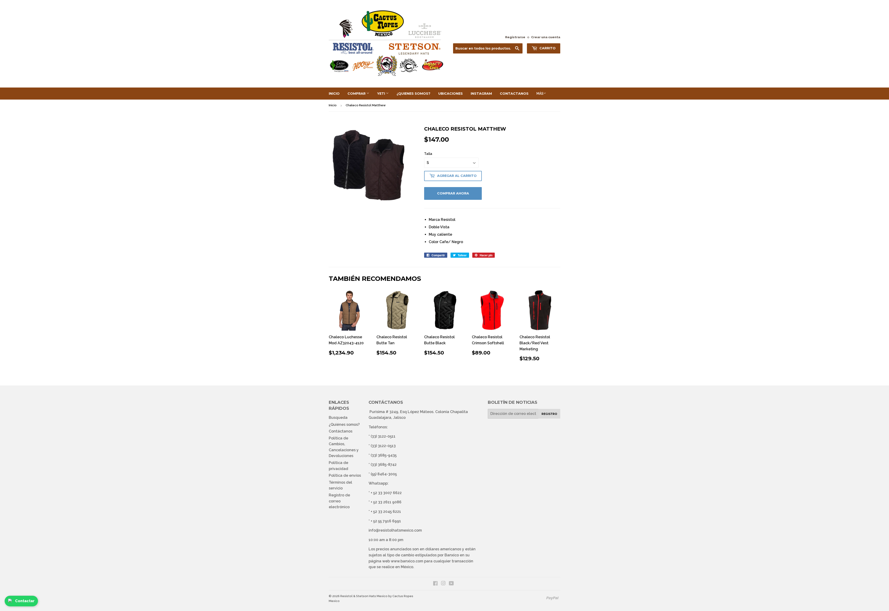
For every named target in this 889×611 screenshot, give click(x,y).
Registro (549, 414)
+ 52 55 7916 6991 (386, 521)
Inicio (334, 93)
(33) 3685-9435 (384, 455)
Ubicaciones (450, 93)
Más (539, 93)
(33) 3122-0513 (383, 446)
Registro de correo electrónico (339, 501)
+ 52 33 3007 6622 (386, 493)
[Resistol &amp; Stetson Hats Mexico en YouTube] (451, 584)
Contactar (24, 601)
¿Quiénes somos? (344, 424)
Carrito (547, 48)
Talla (428, 154)
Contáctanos (340, 431)
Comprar (356, 93)
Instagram (481, 93)
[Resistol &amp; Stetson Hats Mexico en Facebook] (435, 584)
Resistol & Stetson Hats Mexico (364, 596)
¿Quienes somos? (413, 93)
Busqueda (338, 417)
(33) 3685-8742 (384, 464)
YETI (381, 93)
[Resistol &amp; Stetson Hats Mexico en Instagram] (443, 584)
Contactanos (514, 93)
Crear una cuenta (545, 37)
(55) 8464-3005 (384, 474)
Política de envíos (345, 475)
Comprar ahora (453, 193)
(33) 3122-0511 (383, 436)
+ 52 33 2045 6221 (386, 511)
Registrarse (515, 37)
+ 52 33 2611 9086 (386, 502)
